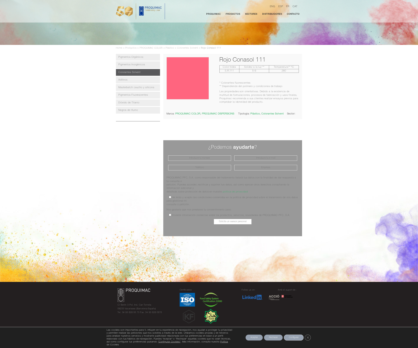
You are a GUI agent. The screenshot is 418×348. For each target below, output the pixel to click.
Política (224, 342)
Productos (233, 14)
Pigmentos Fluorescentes (133, 95)
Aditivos (123, 80)
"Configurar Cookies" (169, 342)
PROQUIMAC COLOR (187, 114)
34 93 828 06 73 (131, 313)
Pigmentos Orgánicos (130, 57)
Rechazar (273, 337)
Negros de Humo (128, 110)
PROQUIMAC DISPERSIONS (218, 114)
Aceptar (254, 337)
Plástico (255, 114)
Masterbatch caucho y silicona (136, 87)
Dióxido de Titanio (128, 103)
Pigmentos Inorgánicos (131, 64)
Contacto (293, 14)
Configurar (294, 337)
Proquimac (213, 14)
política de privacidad (235, 192)
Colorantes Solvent (129, 72)
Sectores (251, 14)
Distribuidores (272, 14)
